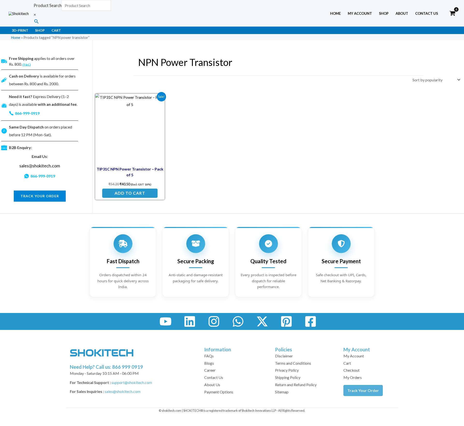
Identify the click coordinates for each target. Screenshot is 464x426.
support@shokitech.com (131, 382)
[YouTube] (166, 321)
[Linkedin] (190, 321)
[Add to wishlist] (157, 101)
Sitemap (282, 392)
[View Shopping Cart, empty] (452, 13)
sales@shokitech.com (39, 165)
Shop (384, 13)
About (402, 13)
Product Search (48, 5)
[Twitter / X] (262, 321)
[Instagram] (214, 321)
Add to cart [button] (130, 193)
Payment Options (218, 392)
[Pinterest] (286, 321)
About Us (212, 384)
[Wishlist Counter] (442, 13)
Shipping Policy (287, 377)
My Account (353, 356)
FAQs (209, 356)
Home (335, 13)
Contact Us (426, 13)
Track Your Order (363, 390)
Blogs (209, 363)
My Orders (352, 377)
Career (210, 370)
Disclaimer (284, 356)
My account (360, 13)
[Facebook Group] (310, 321)
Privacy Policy (287, 370)
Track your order (40, 196)
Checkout (351, 370)
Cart (56, 30)
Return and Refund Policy (296, 384)
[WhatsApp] (238, 321)
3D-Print (20, 30)
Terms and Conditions (293, 363)
